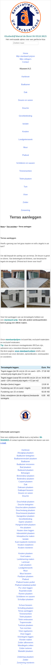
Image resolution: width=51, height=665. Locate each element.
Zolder (25, 202)
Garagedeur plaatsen (25, 516)
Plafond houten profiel (25, 582)
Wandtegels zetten (25, 645)
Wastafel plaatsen (25, 651)
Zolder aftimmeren (25, 643)
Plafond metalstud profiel (25, 585)
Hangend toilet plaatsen (26, 525)
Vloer (25, 195)
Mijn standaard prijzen (25, 56)
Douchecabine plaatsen (26, 507)
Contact (25, 62)
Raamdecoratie (25, 591)
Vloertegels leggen (25, 637)
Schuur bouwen (25, 605)
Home (25, 53)
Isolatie (26, 124)
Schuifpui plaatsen (25, 599)
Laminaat (25, 562)
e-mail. (3, 443)
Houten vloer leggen (25, 530)
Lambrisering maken (25, 559)
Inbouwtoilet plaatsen (26, 533)
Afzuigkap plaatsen (25, 453)
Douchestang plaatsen (25, 510)
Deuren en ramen (25, 100)
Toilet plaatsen (25, 179)
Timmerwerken (25, 171)
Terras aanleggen (25, 611)
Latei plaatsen (25, 565)
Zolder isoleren (25, 648)
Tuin (25, 187)
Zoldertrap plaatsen (25, 657)
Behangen (25, 473)
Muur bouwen (25, 574)
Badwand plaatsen (25, 470)
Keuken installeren (25, 545)
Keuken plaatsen (25, 553)
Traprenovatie (25, 622)
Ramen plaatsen (25, 594)
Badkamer (25, 84)
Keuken (25, 132)
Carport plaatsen (25, 482)
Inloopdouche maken (25, 536)
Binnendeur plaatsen (25, 476)
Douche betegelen (25, 505)
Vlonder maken (25, 640)
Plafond (25, 155)
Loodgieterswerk (25, 139)
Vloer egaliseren (25, 631)
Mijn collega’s (25, 59)
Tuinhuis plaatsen (25, 625)
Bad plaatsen (25, 467)
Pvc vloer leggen (26, 588)
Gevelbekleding (25, 116)
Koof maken (26, 556)
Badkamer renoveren (25, 464)
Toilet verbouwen (25, 620)
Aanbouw (25, 77)
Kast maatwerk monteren (25, 542)
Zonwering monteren (25, 663)
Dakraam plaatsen (25, 487)
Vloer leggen (25, 634)
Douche (25, 108)
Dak (25, 92)
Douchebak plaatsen (25, 502)
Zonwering (25, 210)
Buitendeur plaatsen (25, 479)
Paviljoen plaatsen (25, 576)
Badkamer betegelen (25, 456)
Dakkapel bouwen (25, 490)
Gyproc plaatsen (25, 522)
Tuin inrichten (12, 227)
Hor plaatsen (25, 528)
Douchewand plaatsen (25, 513)
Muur (25, 147)
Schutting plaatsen (25, 608)
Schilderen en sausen (25, 163)
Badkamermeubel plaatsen (25, 459)
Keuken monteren (25, 548)
